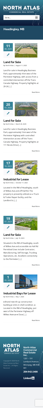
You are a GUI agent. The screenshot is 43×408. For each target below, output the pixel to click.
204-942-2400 (30, 371)
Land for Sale (12, 62)
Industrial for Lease (16, 179)
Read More (36, 92)
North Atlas (10, 65)
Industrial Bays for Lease (19, 293)
